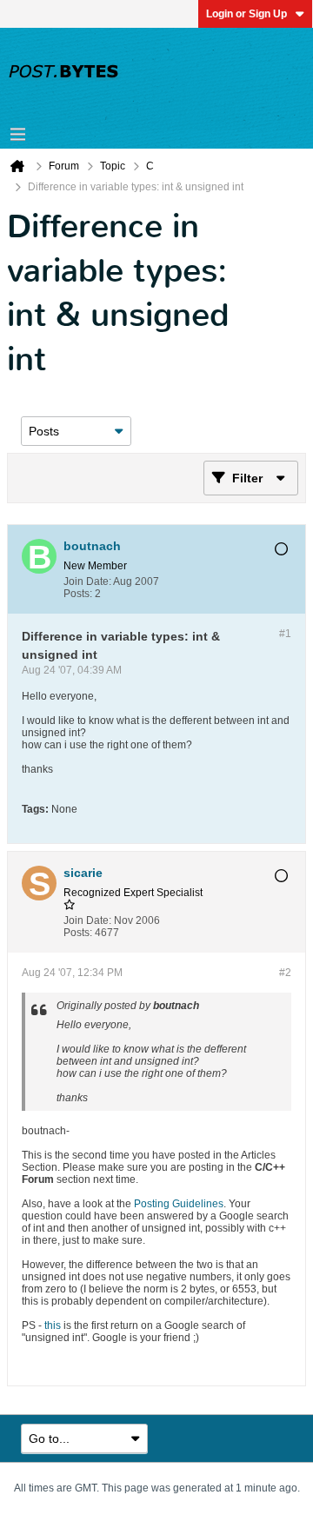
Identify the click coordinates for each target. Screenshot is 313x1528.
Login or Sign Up (246, 14)
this (52, 1325)
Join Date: (87, 581)
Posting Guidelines (178, 1204)
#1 (285, 634)
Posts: (77, 594)
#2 (285, 973)
